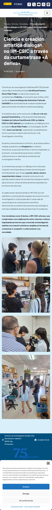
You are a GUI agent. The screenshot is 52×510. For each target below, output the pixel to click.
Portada (7, 24)
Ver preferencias (26, 500)
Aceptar (26, 487)
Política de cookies (17, 506)
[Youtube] (39, 4)
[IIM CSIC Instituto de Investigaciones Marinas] (26, 13)
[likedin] (48, 4)
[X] (34, 4)
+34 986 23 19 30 (43, 440)
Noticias (15, 24)
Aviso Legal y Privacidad (32, 506)
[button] (48, 463)
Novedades (24, 24)
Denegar (26, 493)
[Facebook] (29, 4)
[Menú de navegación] (47, 13)
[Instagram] (43, 4)
